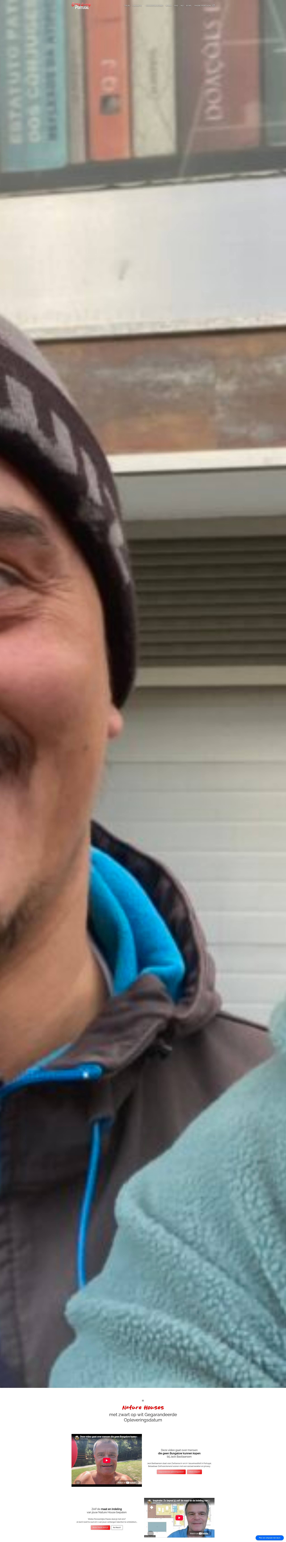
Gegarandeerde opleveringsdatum (171, 1472)
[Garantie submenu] (142, 5)
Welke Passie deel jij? (100, 1527)
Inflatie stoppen (194, 1472)
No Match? (117, 1527)
